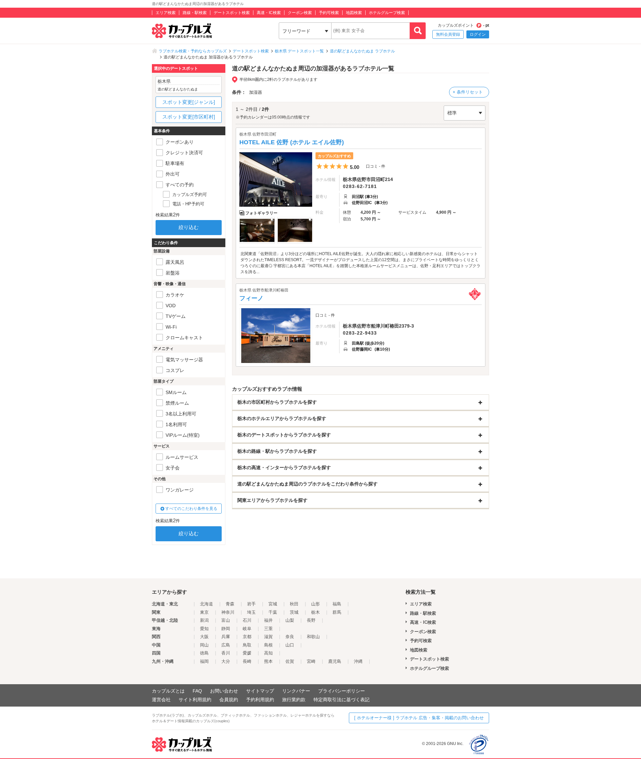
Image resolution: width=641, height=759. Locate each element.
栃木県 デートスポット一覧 (299, 51)
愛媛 (247, 652)
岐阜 (247, 628)
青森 (230, 603)
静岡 (225, 628)
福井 (268, 620)
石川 (247, 620)
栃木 (315, 612)
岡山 (204, 644)
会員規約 (228, 699)
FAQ (197, 691)
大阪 (204, 636)
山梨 (289, 620)
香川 (225, 652)
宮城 (272, 603)
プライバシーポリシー (341, 691)
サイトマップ (260, 691)
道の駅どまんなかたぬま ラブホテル (362, 51)
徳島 (204, 652)
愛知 (204, 628)
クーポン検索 (300, 12)
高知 (268, 652)
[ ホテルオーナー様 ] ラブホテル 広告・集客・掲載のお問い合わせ (419, 717)
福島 (337, 603)
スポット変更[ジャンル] (188, 102)
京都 (247, 636)
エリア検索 (166, 12)
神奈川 (227, 612)
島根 (268, 644)
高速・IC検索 (269, 12)
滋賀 (268, 636)
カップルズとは (168, 691)
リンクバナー (296, 691)
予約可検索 (329, 12)
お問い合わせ (224, 691)
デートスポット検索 (232, 12)
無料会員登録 (448, 34)
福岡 (204, 661)
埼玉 (251, 612)
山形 (315, 603)
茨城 (294, 612)
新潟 (204, 620)
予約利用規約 (260, 699)
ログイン (478, 34)
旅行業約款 (293, 699)
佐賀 (289, 661)
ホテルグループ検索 (387, 12)
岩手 (251, 603)
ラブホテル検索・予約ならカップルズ (193, 51)
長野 (311, 620)
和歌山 (313, 636)
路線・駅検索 (195, 12)
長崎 (247, 661)
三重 (268, 628)
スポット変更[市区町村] (188, 117)
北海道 (206, 603)
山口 (289, 644)
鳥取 (247, 644)
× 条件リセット (468, 91)
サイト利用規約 (195, 699)
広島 (225, 644)
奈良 (289, 636)
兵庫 (225, 636)
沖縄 (358, 661)
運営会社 (161, 699)
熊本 (268, 661)
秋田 (294, 603)
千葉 (272, 612)
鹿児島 (334, 661)
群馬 (337, 612)
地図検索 (354, 12)
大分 (225, 661)
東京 (204, 612)
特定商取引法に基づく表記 (341, 699)
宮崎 (311, 661)
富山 (225, 620)
